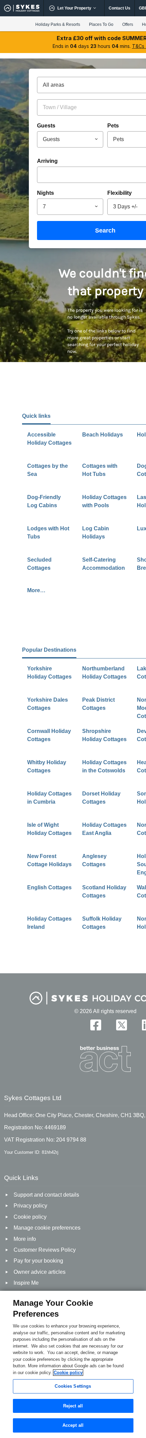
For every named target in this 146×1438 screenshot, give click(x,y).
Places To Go (101, 24)
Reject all (73, 1405)
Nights (45, 193)
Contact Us (119, 8)
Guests (46, 126)
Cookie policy (68, 1372)
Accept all (73, 1425)
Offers (127, 24)
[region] (73, 1364)
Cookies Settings (73, 1386)
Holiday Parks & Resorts (57, 24)
